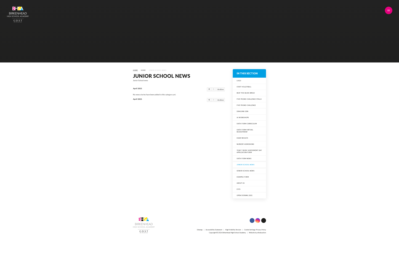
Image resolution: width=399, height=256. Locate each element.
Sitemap (200, 230)
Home (135, 70)
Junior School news (157, 70)
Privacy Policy (261, 230)
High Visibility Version (233, 230)
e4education (261, 233)
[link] (213, 89)
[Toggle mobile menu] (388, 10)
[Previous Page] (209, 89)
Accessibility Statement (214, 230)
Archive (220, 89)
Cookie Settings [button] (250, 230)
